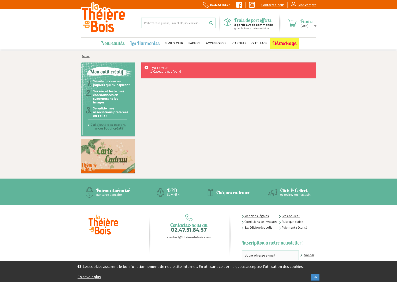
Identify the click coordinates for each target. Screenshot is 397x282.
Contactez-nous (272, 5)
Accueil (86, 56)
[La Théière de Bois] (108, 17)
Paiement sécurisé (294, 227)
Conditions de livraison (260, 222)
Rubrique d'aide (292, 222)
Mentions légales (256, 216)
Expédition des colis (258, 227)
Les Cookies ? (291, 216)
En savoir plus (89, 276)
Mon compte (307, 5)
